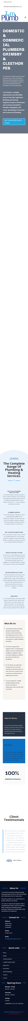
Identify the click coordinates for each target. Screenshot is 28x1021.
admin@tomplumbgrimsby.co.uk (13, 939)
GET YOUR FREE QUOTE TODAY (13, 121)
